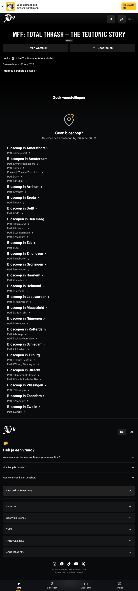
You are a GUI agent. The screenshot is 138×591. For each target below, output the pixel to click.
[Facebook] (62, 564)
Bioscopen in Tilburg (23, 355)
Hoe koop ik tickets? (14, 467)
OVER (9, 529)
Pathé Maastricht (17, 313)
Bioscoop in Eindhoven (25, 254)
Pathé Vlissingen (16, 390)
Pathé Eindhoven (17, 259)
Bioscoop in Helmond (24, 286)
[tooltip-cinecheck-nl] (13, 58)
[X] (83, 564)
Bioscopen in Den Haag (25, 219)
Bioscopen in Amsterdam (27, 159)
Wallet (120, 587)
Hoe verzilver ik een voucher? (19, 478)
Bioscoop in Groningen (25, 264)
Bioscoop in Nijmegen (24, 318)
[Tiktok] (69, 564)
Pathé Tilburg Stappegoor (21, 364)
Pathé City (13, 177)
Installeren (128, 6)
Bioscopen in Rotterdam (26, 329)
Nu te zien (11, 506)
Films (18, 587)
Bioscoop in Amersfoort (26, 148)
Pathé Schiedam (16, 349)
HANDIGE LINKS (15, 541)
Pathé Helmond (16, 291)
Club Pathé (86, 587)
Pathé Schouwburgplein (20, 339)
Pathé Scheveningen (18, 233)
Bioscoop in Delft (20, 208)
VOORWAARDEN (15, 552)
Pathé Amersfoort (17, 153)
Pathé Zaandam (16, 401)
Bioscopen (52, 587)
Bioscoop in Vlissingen (25, 385)
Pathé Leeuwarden (18, 302)
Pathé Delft (13, 213)
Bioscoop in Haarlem (23, 275)
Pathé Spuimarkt (16, 224)
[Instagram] (54, 564)
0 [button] (7, 58)
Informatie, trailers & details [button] (19, 71)
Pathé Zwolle (14, 412)
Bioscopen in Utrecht (23, 370)
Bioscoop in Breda (21, 198)
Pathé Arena (14, 168)
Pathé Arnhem (15, 192)
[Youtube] (76, 564)
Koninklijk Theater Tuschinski (23, 172)
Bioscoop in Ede (20, 243)
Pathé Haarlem (15, 280)
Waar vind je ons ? (16, 518)
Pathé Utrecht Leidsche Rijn (22, 379)
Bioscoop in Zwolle (22, 407)
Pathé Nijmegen (16, 323)
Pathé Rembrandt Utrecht (21, 375)
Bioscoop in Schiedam (24, 344)
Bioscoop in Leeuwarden (26, 297)
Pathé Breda (14, 203)
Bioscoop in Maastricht (25, 308)
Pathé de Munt (15, 181)
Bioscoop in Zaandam (24, 396)
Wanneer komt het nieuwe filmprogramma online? (31, 457)
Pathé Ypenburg (16, 237)
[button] (111, 19)
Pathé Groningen (17, 269)
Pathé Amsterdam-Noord (21, 164)
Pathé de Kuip (15, 334)
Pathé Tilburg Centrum (20, 360)
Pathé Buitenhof (16, 228)
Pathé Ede (13, 248)
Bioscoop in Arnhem (23, 187)
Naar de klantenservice (19, 490)
